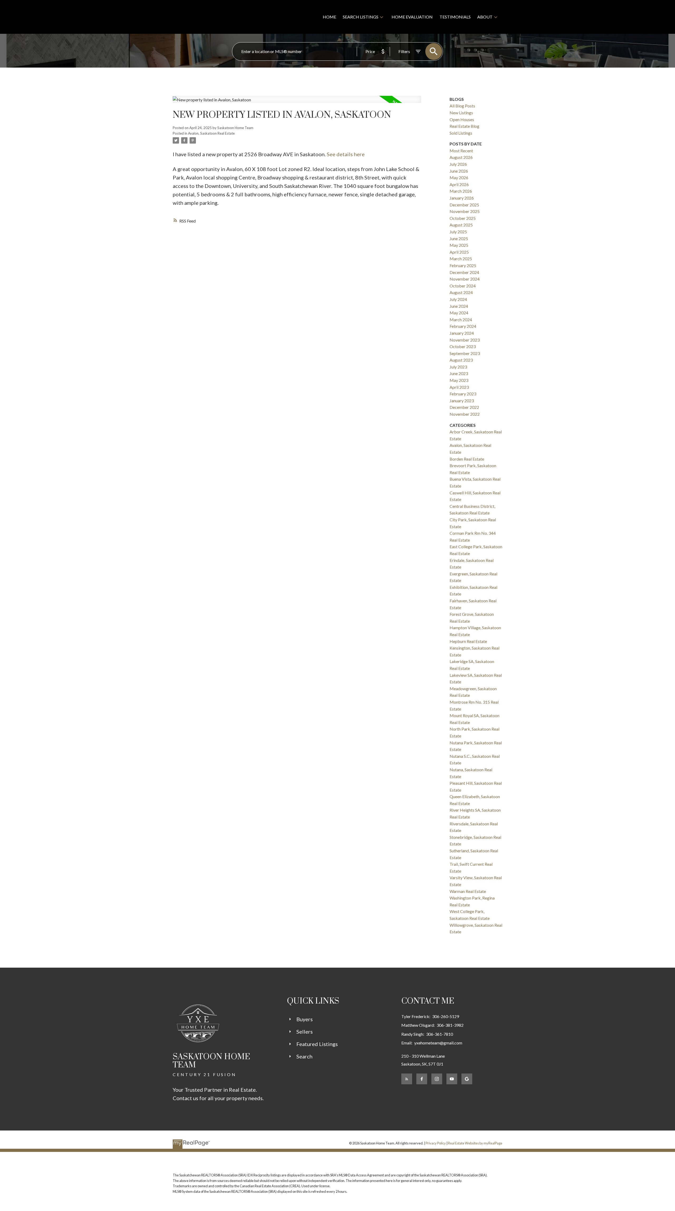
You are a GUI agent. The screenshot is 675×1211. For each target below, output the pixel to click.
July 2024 (458, 299)
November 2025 (465, 211)
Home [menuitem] (329, 16)
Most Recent (461, 150)
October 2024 (463, 285)
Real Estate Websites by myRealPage (475, 1143)
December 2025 (464, 204)
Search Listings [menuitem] (360, 16)
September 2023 (465, 353)
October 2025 (463, 218)
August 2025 (461, 224)
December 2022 (464, 407)
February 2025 (463, 265)
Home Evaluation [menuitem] (412, 16)
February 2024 (463, 326)
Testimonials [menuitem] (455, 16)
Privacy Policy (436, 1143)
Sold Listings (461, 132)
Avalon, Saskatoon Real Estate (211, 133)
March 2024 (461, 319)
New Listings (461, 112)
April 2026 (459, 184)
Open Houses (462, 119)
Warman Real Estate (468, 891)
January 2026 (462, 197)
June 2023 (459, 373)
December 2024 (464, 272)
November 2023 (465, 339)
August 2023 (461, 359)
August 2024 (461, 292)
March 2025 (461, 258)
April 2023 (459, 387)
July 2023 (458, 366)
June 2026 (459, 170)
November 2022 (465, 414)
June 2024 (459, 306)
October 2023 (463, 346)
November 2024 (465, 278)
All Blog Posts (462, 105)
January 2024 (462, 332)
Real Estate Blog (464, 126)
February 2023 (463, 393)
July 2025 (458, 231)
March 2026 (461, 190)
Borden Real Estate (467, 458)
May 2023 (459, 380)
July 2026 (458, 164)
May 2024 (459, 312)
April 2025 (459, 251)
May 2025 (459, 245)
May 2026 (459, 177)
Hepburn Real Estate (468, 641)
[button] (406, 1078)
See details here (346, 154)
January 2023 (462, 400)
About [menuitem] (485, 16)
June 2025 (459, 238)
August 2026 (461, 157)
